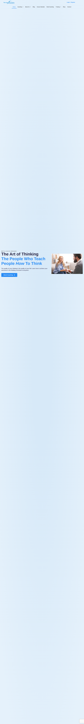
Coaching (20, 6)
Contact (69, 6)
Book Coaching (50, 6)
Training (58, 6)
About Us (27, 6)
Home (14, 6)
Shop (64, 6)
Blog (34, 6)
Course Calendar (41, 6)
